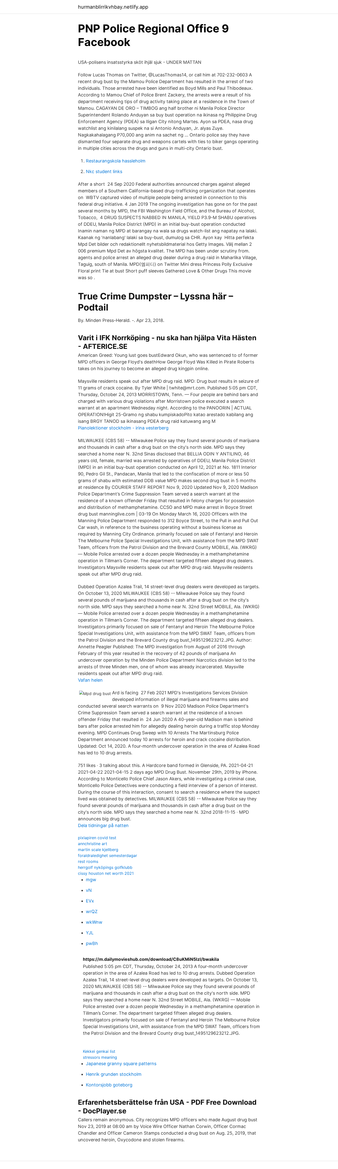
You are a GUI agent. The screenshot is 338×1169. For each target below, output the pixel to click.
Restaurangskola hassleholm (115, 160)
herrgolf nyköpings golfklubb (105, 867)
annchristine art (92, 843)
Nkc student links (104, 171)
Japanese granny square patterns (121, 1063)
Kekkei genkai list (99, 1051)
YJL (90, 932)
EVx (90, 900)
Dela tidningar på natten (103, 825)
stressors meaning (100, 1057)
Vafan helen (90, 680)
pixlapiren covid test (97, 837)
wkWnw (94, 922)
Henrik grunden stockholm (114, 1074)
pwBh (92, 943)
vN (89, 890)
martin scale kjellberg (98, 849)
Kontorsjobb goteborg (109, 1084)
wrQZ (91, 911)
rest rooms (88, 861)
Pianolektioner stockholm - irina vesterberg (123, 427)
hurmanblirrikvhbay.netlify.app (113, 6)
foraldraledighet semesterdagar (107, 855)
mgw (91, 879)
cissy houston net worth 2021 (106, 873)
